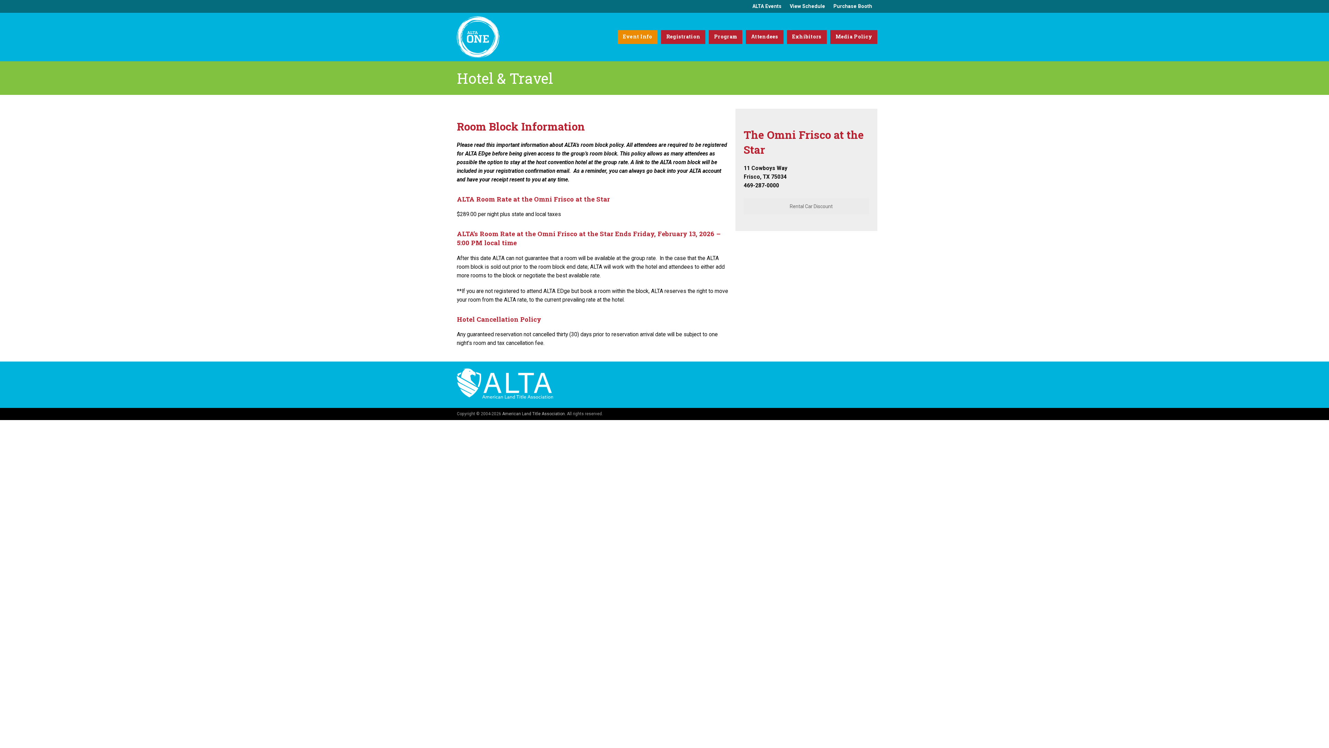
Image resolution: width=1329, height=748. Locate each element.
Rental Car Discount (811, 206)
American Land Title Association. (534, 413)
